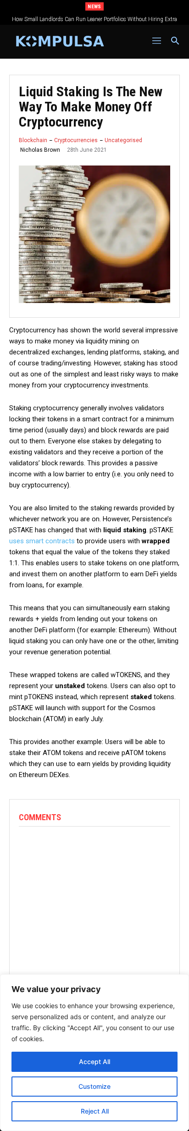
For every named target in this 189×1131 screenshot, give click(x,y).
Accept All (94, 1061)
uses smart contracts (42, 541)
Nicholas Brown (40, 150)
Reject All (95, 1111)
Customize (94, 1086)
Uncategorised (123, 140)
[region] (94, 1052)
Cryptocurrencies (76, 140)
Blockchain (33, 140)
